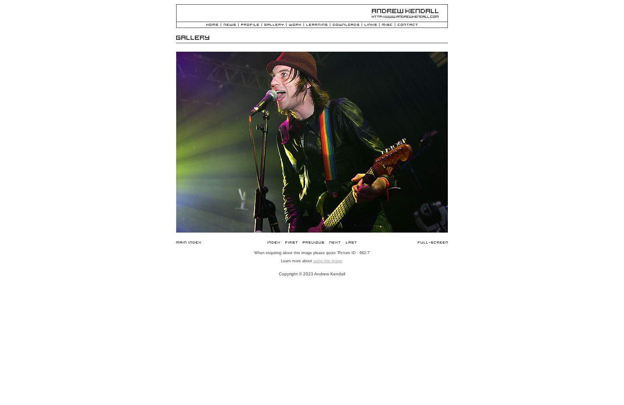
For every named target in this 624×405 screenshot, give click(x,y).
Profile (250, 25)
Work (295, 25)
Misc (387, 25)
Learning (316, 25)
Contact (408, 25)
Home (212, 25)
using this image (327, 261)
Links (371, 25)
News (230, 25)
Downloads (346, 25)
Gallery (274, 25)
